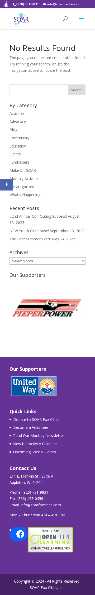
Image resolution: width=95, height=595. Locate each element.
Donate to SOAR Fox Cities (36, 419)
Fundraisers (19, 162)
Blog (13, 129)
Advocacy (18, 121)
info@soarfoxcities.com (41, 504)
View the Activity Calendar (35, 443)
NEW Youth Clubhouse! (29, 230)
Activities (17, 113)
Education (18, 146)
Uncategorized (22, 186)
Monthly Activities (25, 178)
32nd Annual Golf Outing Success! (38, 216)
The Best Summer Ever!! (30, 238)
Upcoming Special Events (34, 451)
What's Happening (25, 194)
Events (15, 153)
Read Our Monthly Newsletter (38, 435)
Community (19, 137)
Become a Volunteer (30, 427)
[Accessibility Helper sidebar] (6, 6)
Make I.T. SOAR (23, 170)
